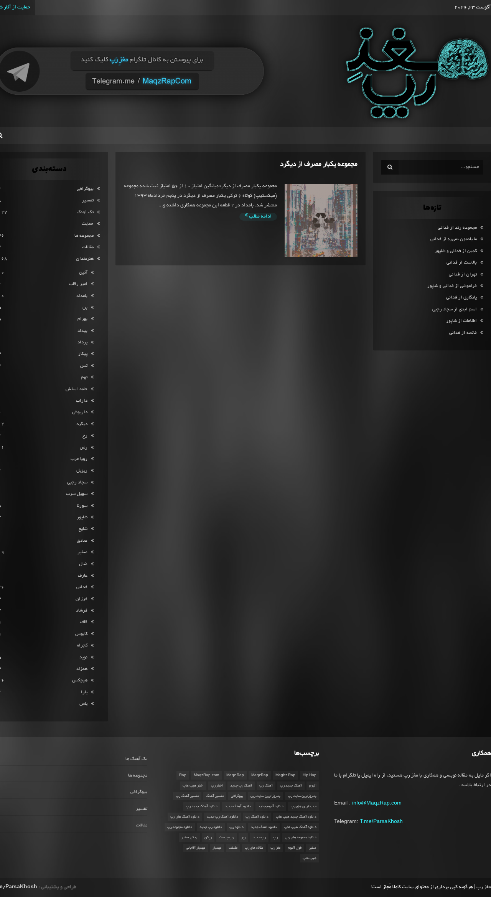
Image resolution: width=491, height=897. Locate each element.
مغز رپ (275, 848)
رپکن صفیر (189, 837)
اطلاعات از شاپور (461, 320)
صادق (82, 540)
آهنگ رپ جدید (241, 786)
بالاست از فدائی (462, 262)
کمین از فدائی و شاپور (456, 251)
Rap (182, 775)
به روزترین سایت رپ (302, 796)
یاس (83, 703)
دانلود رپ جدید (210, 827)
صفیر (82, 552)
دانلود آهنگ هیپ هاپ (300, 827)
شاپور (82, 517)
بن (84, 307)
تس (83, 365)
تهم (84, 377)
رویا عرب (79, 459)
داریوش (79, 412)
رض (83, 447)
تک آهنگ (85, 212)
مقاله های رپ (254, 848)
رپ (275, 837)
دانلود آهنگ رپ (257, 817)
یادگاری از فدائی (461, 297)
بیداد (82, 330)
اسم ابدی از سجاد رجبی (454, 309)
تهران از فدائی (463, 274)
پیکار (82, 353)
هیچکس (79, 680)
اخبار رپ (217, 786)
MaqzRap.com (206, 775)
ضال (83, 564)
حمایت (88, 223)
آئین (83, 272)
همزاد (81, 668)
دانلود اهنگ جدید (264, 827)
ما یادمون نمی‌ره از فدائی (453, 239)
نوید (83, 657)
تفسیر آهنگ (215, 796)
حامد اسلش (76, 389)
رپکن (208, 837)
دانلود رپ (236, 827)
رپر (243, 837)
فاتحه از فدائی (463, 332)
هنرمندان (85, 258)
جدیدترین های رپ (303, 806)
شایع (83, 528)
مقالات (88, 247)
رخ (84, 435)
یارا (84, 692)
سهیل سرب (76, 493)
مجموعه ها (84, 235)
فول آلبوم (295, 848)
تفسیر (88, 200)
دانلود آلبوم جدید (270, 806)
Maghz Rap (285, 775)
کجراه (82, 645)
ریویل (81, 470)
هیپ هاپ (309, 858)
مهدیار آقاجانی (195, 848)
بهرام (82, 319)
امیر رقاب (78, 284)
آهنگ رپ (266, 786)
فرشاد (81, 610)
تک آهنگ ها (136, 759)
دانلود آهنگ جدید (238, 806)
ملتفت (233, 848)
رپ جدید (259, 837)
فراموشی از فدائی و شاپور (452, 286)
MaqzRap (259, 775)
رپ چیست (226, 837)
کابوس (81, 634)
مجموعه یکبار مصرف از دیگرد (319, 164)
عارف (82, 575)
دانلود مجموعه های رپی (300, 837)
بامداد (81, 296)
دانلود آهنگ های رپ (184, 817)
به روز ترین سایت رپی (265, 796)
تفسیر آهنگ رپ (187, 796)
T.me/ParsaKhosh (381, 821)
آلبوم (312, 786)
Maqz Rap (235, 775)
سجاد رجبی (77, 482)
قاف (83, 622)
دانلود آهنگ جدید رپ (201, 806)
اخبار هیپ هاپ (193, 786)
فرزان (81, 599)
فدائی (81, 587)
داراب (81, 400)
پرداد (82, 342)
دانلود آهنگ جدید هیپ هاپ (296, 817)
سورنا (82, 505)
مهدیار (217, 848)
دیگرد (81, 424)
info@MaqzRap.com (377, 803)
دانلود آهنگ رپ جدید (222, 817)
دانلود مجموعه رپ (179, 827)
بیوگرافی (85, 188)
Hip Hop (309, 775)
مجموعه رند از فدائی (457, 227)
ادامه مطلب (260, 216)
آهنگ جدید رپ (291, 786)
